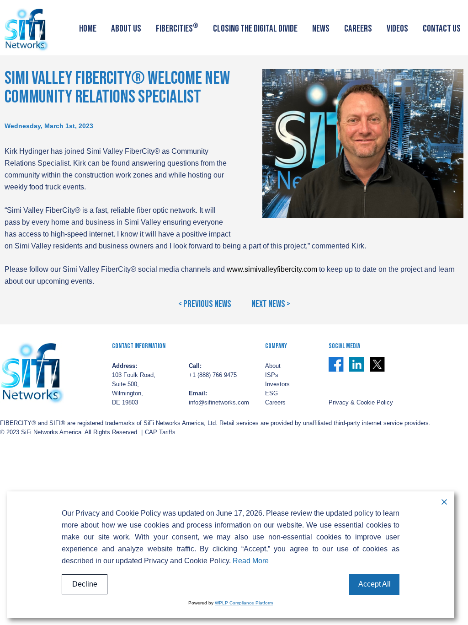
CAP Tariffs (160, 432)
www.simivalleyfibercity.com (272, 269)
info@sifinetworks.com (219, 402)
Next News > (270, 304)
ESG (271, 393)
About (273, 366)
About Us (126, 28)
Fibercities (177, 28)
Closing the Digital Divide (255, 28)
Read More (251, 561)
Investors (277, 384)
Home (87, 28)
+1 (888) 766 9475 (213, 375)
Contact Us (442, 28)
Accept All (374, 584)
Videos (397, 28)
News (321, 28)
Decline (84, 584)
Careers (358, 28)
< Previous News (204, 304)
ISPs (271, 375)
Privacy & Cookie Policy (361, 402)
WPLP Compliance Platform (244, 602)
